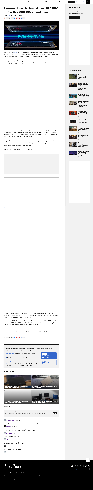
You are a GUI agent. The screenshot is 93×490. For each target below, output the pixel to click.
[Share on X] (9, 18)
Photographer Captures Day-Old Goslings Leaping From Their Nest (83, 76)
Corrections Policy (23, 475)
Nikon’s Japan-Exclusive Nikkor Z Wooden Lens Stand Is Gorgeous (83, 121)
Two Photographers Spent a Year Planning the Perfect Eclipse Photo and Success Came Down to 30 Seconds (83, 86)
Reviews (30, 1)
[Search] (88, 2)
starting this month (37, 321)
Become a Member (10, 353)
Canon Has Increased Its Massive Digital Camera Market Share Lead (83, 113)
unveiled (15, 52)
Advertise (11, 472)
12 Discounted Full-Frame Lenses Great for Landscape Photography (83, 95)
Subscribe (71, 1)
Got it (54, 413)
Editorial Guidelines (7, 475)
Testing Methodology (33, 475)
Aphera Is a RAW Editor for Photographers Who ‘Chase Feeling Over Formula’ (83, 128)
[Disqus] (31, 435)
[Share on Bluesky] (14, 18)
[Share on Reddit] (4, 18)
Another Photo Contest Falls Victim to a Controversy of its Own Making (83, 153)
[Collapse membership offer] (56, 348)
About (60, 1)
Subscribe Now (74, 17)
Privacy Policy (41, 475)
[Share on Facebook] (7, 18)
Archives (23, 472)
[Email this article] (22, 18)
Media (46, 1)
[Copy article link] (24, 18)
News (22, 1)
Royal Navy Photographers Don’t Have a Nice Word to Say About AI (83, 144)
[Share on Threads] (12, 18)
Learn (38, 1)
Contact (5, 472)
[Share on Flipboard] (17, 18)
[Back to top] (88, 460)
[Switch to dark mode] (84, 2)
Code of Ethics (15, 475)
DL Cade (20, 15)
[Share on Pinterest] (19, 18)
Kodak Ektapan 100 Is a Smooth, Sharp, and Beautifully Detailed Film (83, 137)
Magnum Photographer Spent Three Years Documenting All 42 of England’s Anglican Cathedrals (83, 104)
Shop (53, 1)
